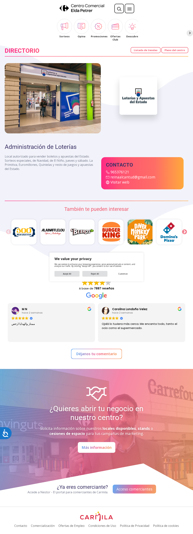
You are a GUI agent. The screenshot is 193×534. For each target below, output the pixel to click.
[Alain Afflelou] (53, 232)
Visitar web (119, 182)
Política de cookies (166, 526)
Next (184, 232)
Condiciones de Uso (102, 526)
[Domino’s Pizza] (169, 232)
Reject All (95, 273)
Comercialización (43, 526)
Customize (123, 273)
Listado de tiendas (145, 50)
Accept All (67, 273)
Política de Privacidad (134, 526)
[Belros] (82, 232)
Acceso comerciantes (134, 489)
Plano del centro (175, 50)
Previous (8, 232)
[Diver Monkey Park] (140, 232)
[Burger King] (111, 232)
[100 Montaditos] (24, 232)
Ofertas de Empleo (71, 526)
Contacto (20, 526)
